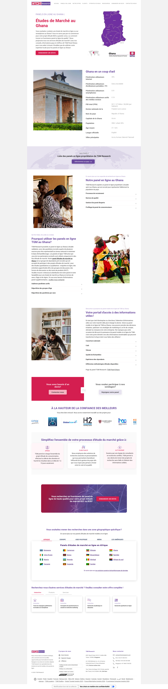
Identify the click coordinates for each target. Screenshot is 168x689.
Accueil (56, 3)
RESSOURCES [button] (106, 3)
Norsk (123, 679)
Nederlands (129, 679)
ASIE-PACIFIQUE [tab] (81, 539)
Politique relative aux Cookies (66, 671)
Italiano (77, 679)
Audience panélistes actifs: (111, 254)
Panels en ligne (66, 3)
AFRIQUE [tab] (46, 539)
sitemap (41, 681)
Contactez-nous (131, 3)
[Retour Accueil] (41, 3)
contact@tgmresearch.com (122, 655)
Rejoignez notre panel (110, 392)
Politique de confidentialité (65, 668)
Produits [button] (52, 592)
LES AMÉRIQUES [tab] (117, 539)
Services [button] (66, 592)
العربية (119, 679)
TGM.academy (49, 681)
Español (49, 679)
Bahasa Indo (63, 679)
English (40, 679)
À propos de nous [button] (95, 3)
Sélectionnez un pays (82, 161)
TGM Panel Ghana (113, 370)
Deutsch (88, 679)
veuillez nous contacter (56, 280)
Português (113, 679)
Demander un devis (118, 3)
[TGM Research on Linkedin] (114, 667)
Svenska (94, 679)
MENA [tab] (99, 539)
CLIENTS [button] (84, 3)
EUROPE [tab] (63, 539)
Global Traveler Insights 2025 (74, 681)
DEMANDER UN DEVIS (47, 53)
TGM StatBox (59, 681)
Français (56, 679)
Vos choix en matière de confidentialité (95, 686)
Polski (45, 679)
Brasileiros (106, 679)
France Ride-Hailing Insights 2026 (94, 681)
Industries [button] (37, 592)
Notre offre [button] (77, 3)
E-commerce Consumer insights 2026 (117, 681)
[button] (111, 194)
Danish (99, 679)
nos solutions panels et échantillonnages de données (111, 570)
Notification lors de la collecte (65, 686)
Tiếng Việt (71, 679)
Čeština (82, 679)
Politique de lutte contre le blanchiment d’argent (68, 665)
